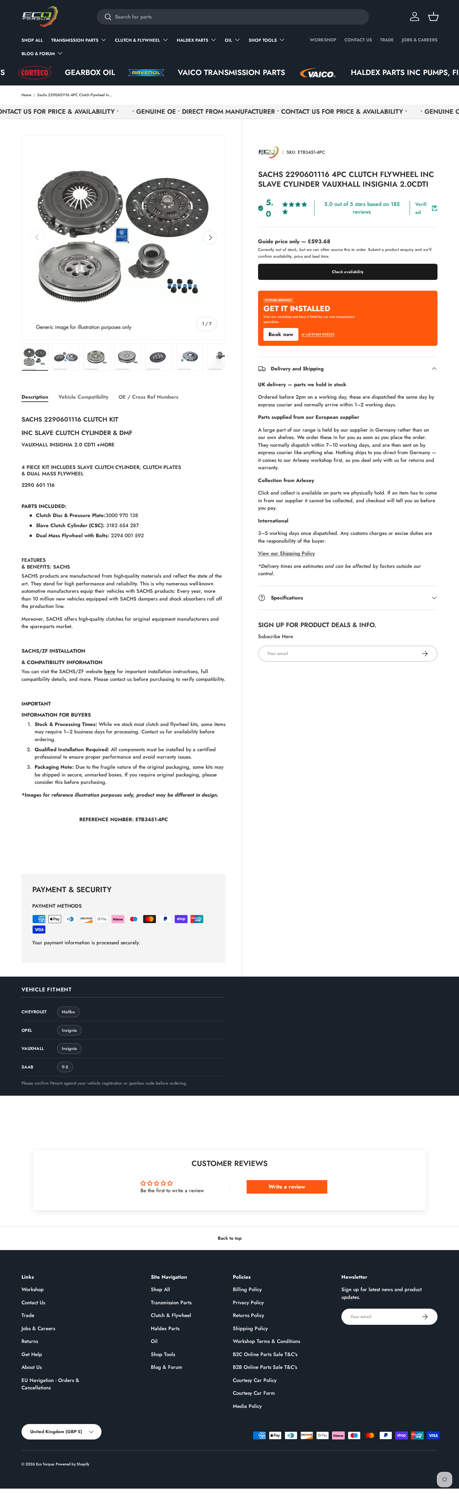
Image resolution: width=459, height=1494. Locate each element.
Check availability (348, 272)
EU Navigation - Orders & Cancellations (50, 1384)
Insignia (69, 1030)
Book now (280, 334)
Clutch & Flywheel (137, 40)
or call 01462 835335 (318, 334)
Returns (30, 1341)
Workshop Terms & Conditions (266, 1341)
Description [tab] (35, 397)
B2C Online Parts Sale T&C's (265, 1354)
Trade (387, 40)
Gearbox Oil (57, 72)
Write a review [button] (286, 1187)
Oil (228, 40)
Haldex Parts (192, 40)
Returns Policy (248, 1315)
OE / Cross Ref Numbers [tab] (148, 397)
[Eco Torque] (268, 152)
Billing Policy (247, 1289)
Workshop (323, 40)
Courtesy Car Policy (255, 1380)
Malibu (68, 1012)
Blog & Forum (38, 53)
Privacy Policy (248, 1302)
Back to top (230, 1238)
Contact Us (358, 40)
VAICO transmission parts (198, 72)
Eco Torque (45, 1464)
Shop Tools (263, 40)
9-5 (65, 1067)
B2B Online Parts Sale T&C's (265, 1367)
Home (26, 95)
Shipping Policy (250, 1328)
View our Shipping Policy (286, 553)
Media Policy (247, 1406)
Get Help (32, 1354)
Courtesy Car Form (254, 1393)
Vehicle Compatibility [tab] (83, 397)
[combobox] (233, 17)
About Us (32, 1367)
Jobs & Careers (419, 40)
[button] (433, 16)
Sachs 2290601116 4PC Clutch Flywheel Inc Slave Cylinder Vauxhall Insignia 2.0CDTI (75, 95)
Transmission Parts (74, 40)
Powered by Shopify (72, 1464)
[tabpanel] (123, 634)
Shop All (32, 40)
